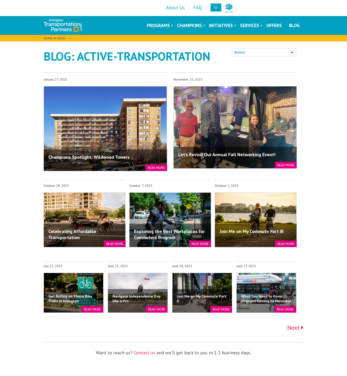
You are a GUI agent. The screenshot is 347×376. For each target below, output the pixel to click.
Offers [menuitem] (274, 25)
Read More (156, 168)
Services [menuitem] (249, 25)
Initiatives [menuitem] (221, 25)
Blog (61, 38)
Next (294, 327)
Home (48, 38)
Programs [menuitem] (158, 25)
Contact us (144, 353)
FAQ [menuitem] (197, 7)
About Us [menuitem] (175, 7)
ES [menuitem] (216, 7)
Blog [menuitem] (294, 25)
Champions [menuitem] (189, 25)
